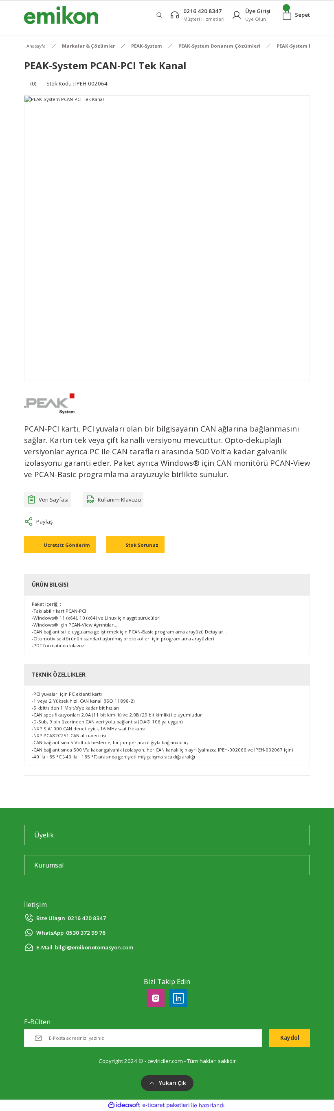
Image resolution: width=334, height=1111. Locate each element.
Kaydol (289, 1037)
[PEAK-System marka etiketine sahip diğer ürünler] (49, 403)
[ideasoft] (124, 1105)
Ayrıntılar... (105, 625)
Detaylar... (216, 632)
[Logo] (61, 15)
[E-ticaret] (166, 1105)
